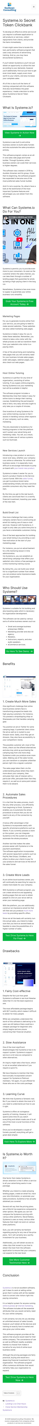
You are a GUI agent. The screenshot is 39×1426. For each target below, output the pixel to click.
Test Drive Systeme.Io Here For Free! (19, 937)
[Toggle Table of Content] (17, 1393)
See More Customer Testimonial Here (19, 1261)
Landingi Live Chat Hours (15, 1404)
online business (9, 1306)
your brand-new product (24, 468)
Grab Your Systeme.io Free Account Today (19, 303)
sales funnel (28, 479)
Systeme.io (7, 1288)
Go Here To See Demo (18, 651)
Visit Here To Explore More (18, 1141)
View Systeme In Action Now (19, 132)
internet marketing (25, 1306)
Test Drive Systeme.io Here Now (19, 1379)
